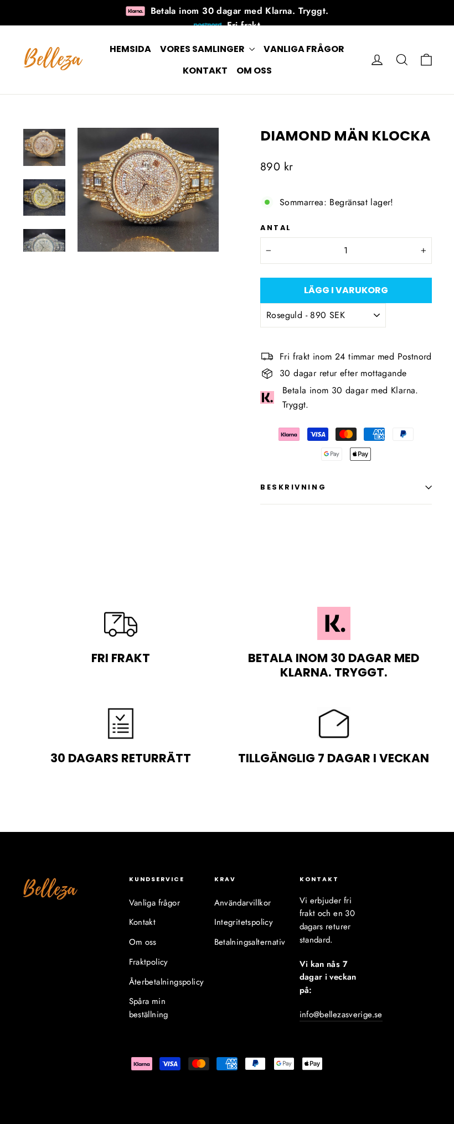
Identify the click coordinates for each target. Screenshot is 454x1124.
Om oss (254, 70)
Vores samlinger (203, 49)
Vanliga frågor (304, 49)
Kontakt (205, 70)
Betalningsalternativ (248, 942)
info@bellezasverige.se (341, 1014)
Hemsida (130, 49)
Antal (276, 227)
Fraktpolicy (148, 962)
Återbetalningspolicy (163, 982)
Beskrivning (293, 487)
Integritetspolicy (244, 922)
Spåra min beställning (148, 1008)
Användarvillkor (242, 903)
